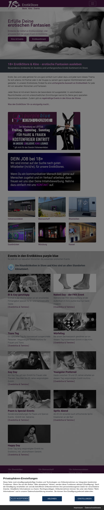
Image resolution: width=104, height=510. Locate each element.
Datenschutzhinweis (93, 508)
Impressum (78, 508)
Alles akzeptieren (19, 499)
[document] (52, 486)
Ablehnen (52, 499)
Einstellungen (84, 499)
